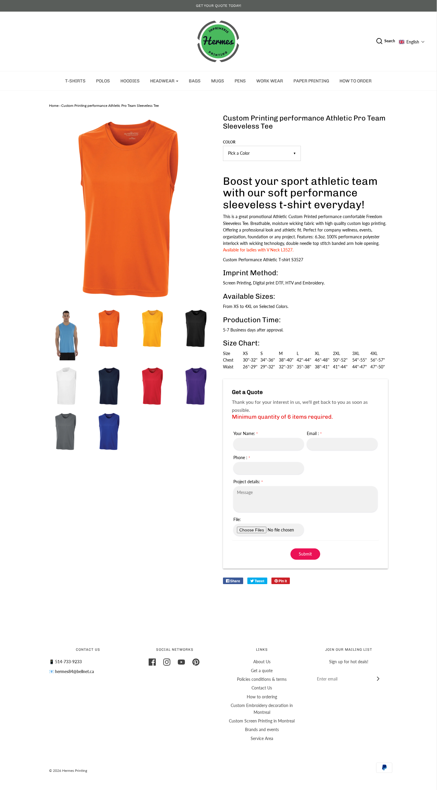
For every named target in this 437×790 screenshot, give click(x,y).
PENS (240, 81)
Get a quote (262, 670)
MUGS (217, 81)
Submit (305, 553)
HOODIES (130, 81)
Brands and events (262, 729)
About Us (262, 661)
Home (54, 105)
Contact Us (261, 687)
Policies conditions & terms (262, 679)
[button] (412, 42)
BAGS (195, 81)
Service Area (262, 738)
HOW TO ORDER (355, 81)
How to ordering (262, 696)
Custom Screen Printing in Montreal (262, 720)
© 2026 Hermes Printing (68, 770)
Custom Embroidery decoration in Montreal (262, 708)
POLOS (103, 81)
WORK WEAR (269, 81)
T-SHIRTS (75, 81)
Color (229, 142)
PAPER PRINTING (311, 81)
